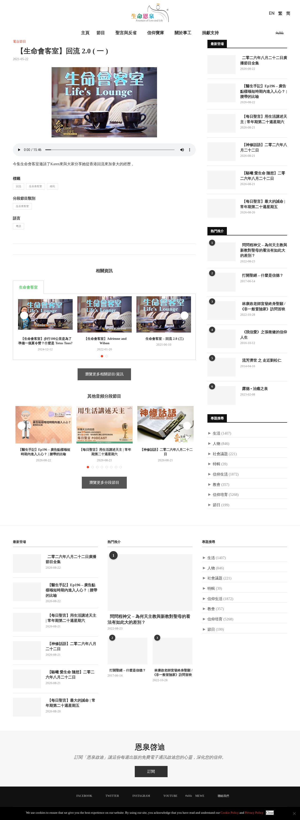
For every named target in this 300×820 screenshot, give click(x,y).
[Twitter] (260, 34)
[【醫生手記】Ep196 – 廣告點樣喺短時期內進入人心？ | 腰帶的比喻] (43, 424)
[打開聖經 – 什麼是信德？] (221, 282)
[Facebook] (255, 34)
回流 (18, 186)
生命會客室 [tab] (28, 287)
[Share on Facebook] (16, 249)
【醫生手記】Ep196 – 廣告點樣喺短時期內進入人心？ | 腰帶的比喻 (263, 91)
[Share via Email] (31, 249)
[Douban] (287, 34)
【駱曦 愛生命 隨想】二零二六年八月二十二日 (262, 175)
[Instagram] (266, 34)
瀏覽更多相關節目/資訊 (104, 374)
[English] (271, 13)
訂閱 (151, 771)
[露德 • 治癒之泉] (221, 395)
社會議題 (220, 454)
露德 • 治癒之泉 (254, 389)
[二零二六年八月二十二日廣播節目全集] (221, 64)
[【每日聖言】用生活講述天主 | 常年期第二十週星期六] (104, 424)
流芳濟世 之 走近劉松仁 (260, 360)
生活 (216, 433)
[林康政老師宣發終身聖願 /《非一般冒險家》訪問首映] (221, 310)
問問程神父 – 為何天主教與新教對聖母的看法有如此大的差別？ (263, 250)
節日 (216, 505)
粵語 (18, 226)
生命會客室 (35, 186)
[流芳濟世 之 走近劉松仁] (221, 367)
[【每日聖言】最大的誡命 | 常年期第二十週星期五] (221, 208)
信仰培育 (220, 495)
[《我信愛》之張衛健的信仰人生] (221, 338)
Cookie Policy (230, 812)
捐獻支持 (210, 32)
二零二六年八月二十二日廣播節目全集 (263, 60)
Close (270, 812)
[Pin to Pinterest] (26, 249)
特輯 (216, 464)
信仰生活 (220, 474)
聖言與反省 (126, 32)
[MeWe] (280, 34)
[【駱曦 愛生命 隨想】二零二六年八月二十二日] (221, 180)
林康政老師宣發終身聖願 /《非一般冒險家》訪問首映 (262, 306)
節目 (101, 32)
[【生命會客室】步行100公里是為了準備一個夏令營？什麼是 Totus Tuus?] (45, 314)
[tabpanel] (104, 327)
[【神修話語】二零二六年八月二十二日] (165, 424)
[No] (294, 813)
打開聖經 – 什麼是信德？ (261, 275)
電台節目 (19, 41)
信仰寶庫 (155, 32)
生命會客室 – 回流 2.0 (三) (164, 338)
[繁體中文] (280, 13)
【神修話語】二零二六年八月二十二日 (263, 147)
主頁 (85, 32)
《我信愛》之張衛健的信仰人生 (263, 334)
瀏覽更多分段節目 (104, 482)
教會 (216, 485)
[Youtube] (272, 34)
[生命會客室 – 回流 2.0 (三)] (163, 314)
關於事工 (183, 32)
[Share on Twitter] (21, 249)
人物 (216, 444)
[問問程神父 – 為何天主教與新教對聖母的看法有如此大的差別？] (221, 251)
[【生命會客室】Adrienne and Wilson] (104, 314)
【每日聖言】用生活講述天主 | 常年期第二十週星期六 (263, 119)
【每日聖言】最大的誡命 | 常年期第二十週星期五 (262, 204)
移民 (52, 186)
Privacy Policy (254, 812)
